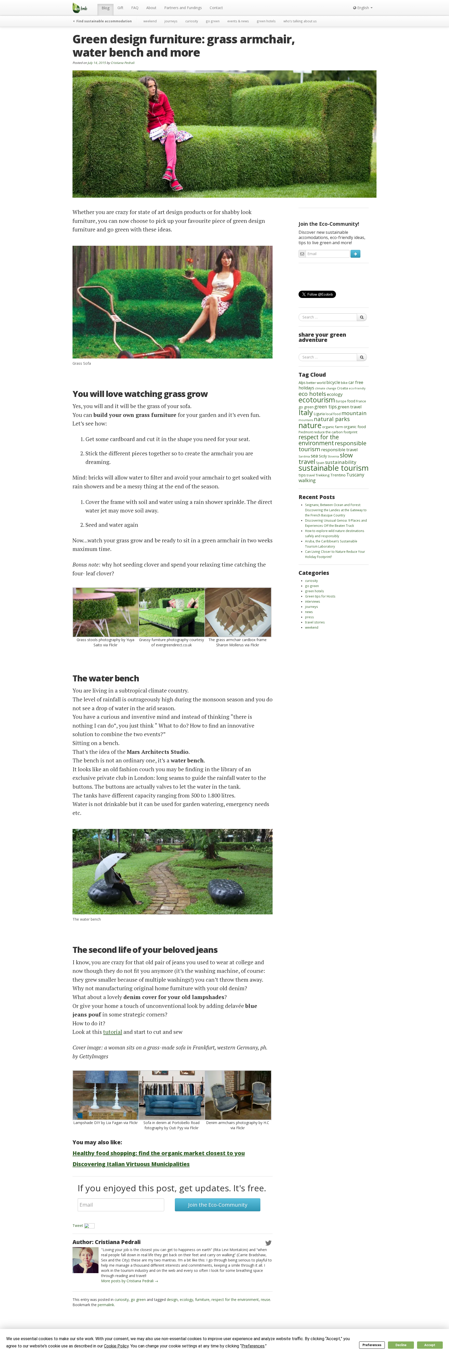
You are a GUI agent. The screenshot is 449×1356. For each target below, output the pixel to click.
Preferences (371, 1345)
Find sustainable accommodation (104, 21)
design (172, 1299)
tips (302, 474)
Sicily (323, 456)
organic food (355, 426)
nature (310, 425)
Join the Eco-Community (217, 1204)
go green (213, 21)
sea (314, 456)
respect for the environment (235, 1299)
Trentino (338, 474)
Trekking (322, 475)
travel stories (315, 622)
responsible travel (339, 450)
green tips (325, 406)
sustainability (340, 462)
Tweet (77, 1225)
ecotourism (317, 399)
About (151, 7)
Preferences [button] (253, 1346)
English (363, 7)
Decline (400, 1345)
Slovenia (333, 456)
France (361, 401)
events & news (238, 21)
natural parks (332, 419)
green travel (350, 407)
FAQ (134, 7)
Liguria (319, 413)
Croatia (342, 388)
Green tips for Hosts (320, 596)
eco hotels (312, 393)
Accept (429, 1345)
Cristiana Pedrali (122, 63)
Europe (341, 401)
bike (344, 382)
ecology (186, 1299)
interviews (312, 601)
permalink (106, 1304)
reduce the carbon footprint (335, 432)
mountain (354, 413)
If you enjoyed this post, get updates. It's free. (172, 1188)
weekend (150, 21)
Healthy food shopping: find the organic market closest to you (158, 1153)
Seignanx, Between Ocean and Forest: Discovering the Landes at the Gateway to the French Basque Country (336, 510)
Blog (105, 7)
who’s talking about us (300, 21)
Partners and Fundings (183, 7)
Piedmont (306, 432)
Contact (216, 7)
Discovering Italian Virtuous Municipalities (131, 1164)
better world (316, 382)
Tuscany (355, 474)
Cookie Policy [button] (116, 1346)
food (351, 400)
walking (307, 480)
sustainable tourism (334, 468)
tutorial (112, 1031)
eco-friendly (357, 388)
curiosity (191, 21)
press (309, 617)
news (309, 612)
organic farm (332, 426)
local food (333, 414)
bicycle (333, 382)
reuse (265, 1299)
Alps (302, 382)
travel (311, 475)
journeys (170, 21)
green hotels (266, 21)
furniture (202, 1299)
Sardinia (304, 456)
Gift (120, 7)
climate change (325, 388)
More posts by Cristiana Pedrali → (129, 1280)
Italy (306, 412)
